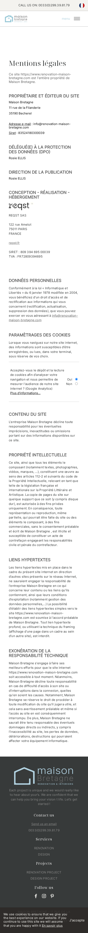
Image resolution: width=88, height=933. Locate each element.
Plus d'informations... (25, 393)
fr (82, 5)
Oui (69, 379)
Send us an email (44, 824)
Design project (44, 878)
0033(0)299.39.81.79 (54, 5)
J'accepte (77, 920)
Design (44, 854)
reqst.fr (14, 243)
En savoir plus (52, 926)
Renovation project (44, 872)
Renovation (44, 848)
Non (69, 384)
